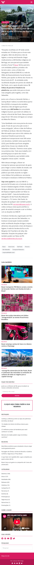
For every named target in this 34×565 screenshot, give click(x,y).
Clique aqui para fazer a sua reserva (17, 405)
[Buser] (3, 2)
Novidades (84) (5, 479)
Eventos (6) (4, 494)
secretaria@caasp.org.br (21, 204)
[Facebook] (2, 538)
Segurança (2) (5, 499)
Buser (16, 65)
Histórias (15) (5, 485)
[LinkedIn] (11, 538)
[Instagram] (5, 538)
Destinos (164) (5, 473)
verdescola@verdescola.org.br (11, 239)
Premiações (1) (5, 505)
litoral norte (11, 246)
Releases (5, 22)
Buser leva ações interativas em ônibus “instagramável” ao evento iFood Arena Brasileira (14, 317)
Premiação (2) (5, 496)
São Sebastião (6, 249)
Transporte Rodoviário (18, 249)
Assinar (17, 395)
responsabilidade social (8, 252)
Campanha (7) (5, 488)
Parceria (27, 246)
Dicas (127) (4, 476)
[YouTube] (8, 538)
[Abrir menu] (31, 2)
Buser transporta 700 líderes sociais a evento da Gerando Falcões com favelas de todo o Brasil (16, 289)
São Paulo (19, 246)
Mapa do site (5, 556)
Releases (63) (5, 482)
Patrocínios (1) (5, 502)
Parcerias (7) (5, 491)
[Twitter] (14, 538)
